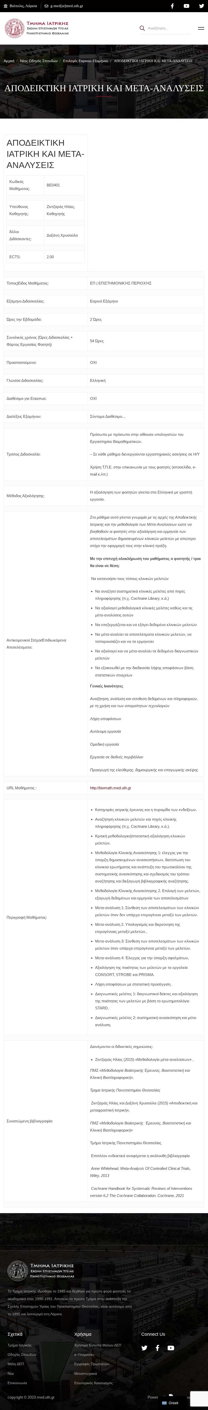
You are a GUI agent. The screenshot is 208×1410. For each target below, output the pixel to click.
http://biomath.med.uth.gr (110, 788)
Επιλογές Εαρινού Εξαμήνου (85, 61)
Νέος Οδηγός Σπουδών (39, 61)
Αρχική (9, 61)
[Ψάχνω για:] (165, 28)
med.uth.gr (46, 1397)
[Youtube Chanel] (171, 1348)
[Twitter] (144, 1348)
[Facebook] (157, 1348)
